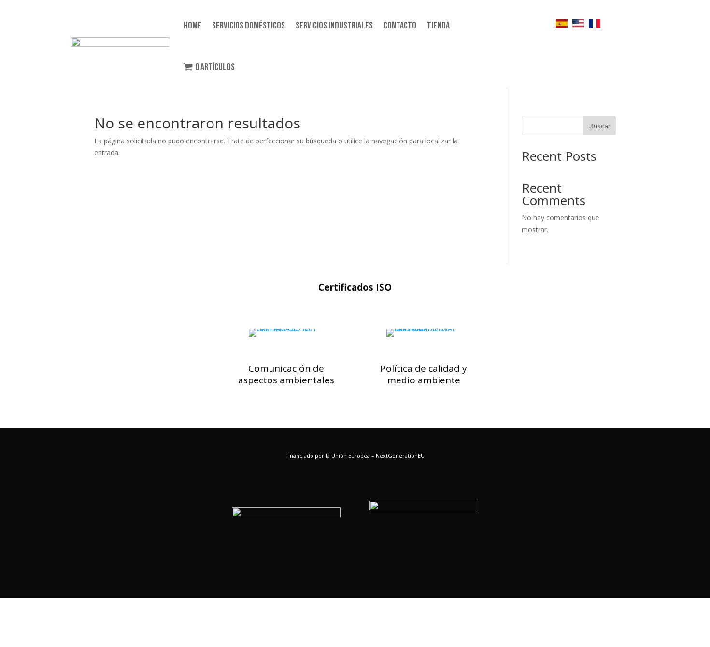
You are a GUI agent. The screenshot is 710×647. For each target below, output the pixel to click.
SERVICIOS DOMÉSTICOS (248, 25)
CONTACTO (399, 25)
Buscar (600, 125)
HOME (192, 25)
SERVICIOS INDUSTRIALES (334, 25)
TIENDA (438, 25)
